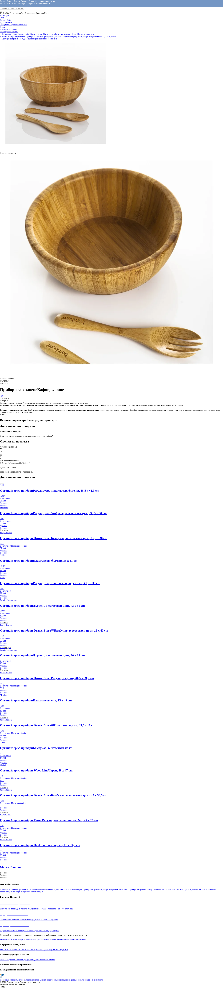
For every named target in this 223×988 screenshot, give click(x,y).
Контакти (4, 949)
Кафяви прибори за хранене (64, 889)
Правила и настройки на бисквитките (86, 980)
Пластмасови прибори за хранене (182, 889)
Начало (3, 36)
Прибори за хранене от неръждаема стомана (148, 889)
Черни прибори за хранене (88, 889)
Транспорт (13, 949)
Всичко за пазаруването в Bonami (31, 980)
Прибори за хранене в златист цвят (27, 892)
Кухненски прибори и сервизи (29, 36)
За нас (2, 960)
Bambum (48, 889)
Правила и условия (8, 980)
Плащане (43, 949)
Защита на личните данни (58, 980)
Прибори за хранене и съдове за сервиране (61, 36)
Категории (11, 36)
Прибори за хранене (107, 36)
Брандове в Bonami (13, 960)
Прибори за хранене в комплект (114, 889)
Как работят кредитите (57, 949)
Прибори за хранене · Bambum (31, 889)
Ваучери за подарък (30, 960)
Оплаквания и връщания (28, 949)
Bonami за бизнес (47, 960)
